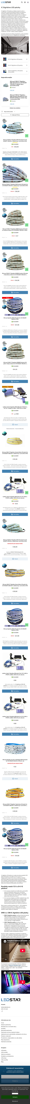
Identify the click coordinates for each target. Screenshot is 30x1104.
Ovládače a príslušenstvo (7, 1056)
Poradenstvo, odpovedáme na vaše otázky (11, 1038)
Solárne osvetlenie (5, 1054)
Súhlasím (15, 1097)
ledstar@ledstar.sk (5, 1007)
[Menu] (28, 2)
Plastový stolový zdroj (10, 428)
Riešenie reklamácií (6, 1036)
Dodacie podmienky (6, 1024)
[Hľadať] (22, 2)
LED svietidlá (4, 1052)
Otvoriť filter (15, 115)
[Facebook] (15, 1011)
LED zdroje (3, 1058)
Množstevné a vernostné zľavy (8, 1026)
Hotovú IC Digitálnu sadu (15, 965)
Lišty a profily (4, 1059)
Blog (2, 1061)
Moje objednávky (5, 1039)
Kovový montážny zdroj (19, 428)
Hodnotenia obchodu (6, 1041)
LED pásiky (3, 1050)
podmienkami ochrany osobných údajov (15, 1071)
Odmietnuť (15, 1101)
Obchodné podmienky (6, 1030)
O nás (2, 1022)
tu (17, 1091)
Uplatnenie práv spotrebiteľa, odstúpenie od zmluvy (14, 1034)
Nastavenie (15, 1093)
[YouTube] (6, 1014)
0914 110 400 (4, 1009)
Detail (16, 424)
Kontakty (3, 1028)
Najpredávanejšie (8, 111)
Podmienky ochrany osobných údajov (10, 1032)
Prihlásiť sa (15, 1081)
